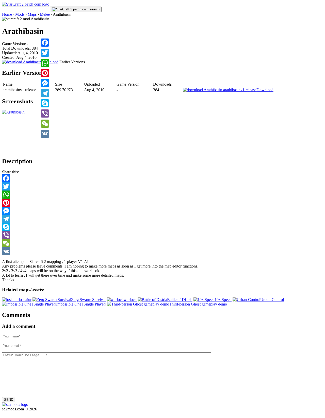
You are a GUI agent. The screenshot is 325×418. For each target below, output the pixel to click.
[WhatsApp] (45, 63)
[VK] (45, 134)
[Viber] (45, 113)
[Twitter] (45, 53)
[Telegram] (45, 93)
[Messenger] (45, 83)
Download (49, 62)
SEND (8, 400)
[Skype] (45, 103)
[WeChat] (45, 124)
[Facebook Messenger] (162, 211)
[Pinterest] (45, 73)
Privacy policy (13, 413)
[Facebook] (45, 42)
